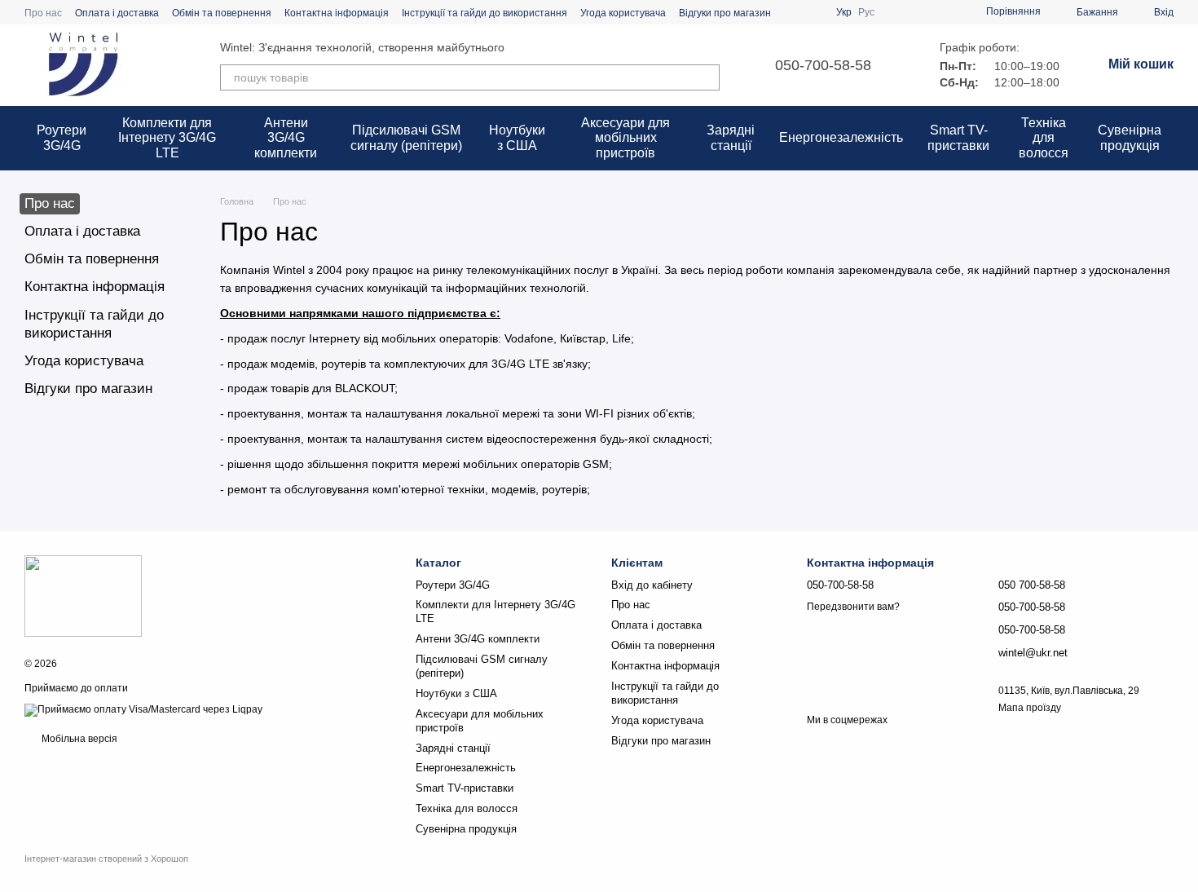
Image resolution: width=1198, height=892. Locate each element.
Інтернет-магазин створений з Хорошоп (106, 858)
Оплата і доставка (117, 13)
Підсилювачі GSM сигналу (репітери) (406, 137)
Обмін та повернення (221, 13)
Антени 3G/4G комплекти (285, 138)
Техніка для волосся (1043, 138)
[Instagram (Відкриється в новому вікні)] (793, 12)
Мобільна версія (78, 738)
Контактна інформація (336, 13)
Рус (866, 12)
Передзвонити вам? (853, 606)
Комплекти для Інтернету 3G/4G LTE (167, 138)
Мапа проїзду (1029, 707)
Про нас (43, 13)
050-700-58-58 (823, 65)
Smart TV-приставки (958, 137)
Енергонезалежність (841, 137)
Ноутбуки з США (517, 137)
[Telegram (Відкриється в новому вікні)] (813, 12)
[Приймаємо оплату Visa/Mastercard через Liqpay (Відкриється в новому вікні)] (143, 709)
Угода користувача (623, 13)
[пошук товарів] (707, 77)
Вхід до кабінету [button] (652, 585)
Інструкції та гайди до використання (484, 13)
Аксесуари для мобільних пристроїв (625, 138)
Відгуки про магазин (725, 13)
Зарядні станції (731, 137)
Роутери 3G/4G (61, 137)
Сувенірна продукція (1129, 137)
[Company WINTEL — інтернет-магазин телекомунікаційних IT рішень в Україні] (83, 596)
